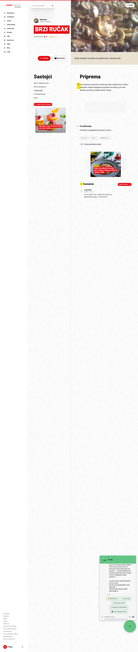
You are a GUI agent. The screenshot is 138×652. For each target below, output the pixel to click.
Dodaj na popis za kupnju (44, 104)
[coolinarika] (13, 5)
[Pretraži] (52, 5)
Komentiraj (60, 58)
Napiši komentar (123, 184)
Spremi (45, 58)
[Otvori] (22, 647)
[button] (13, 32)
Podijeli (130, 5)
